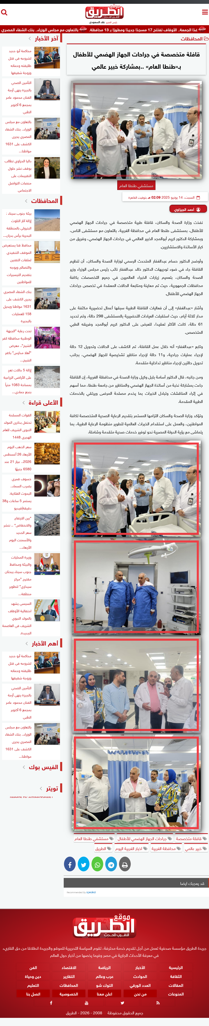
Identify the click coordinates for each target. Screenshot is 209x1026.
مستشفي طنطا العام (92, 838)
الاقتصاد (69, 966)
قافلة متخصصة (189, 838)
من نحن (140, 993)
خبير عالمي (194, 848)
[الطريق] (104, 17)
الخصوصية (69, 993)
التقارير (69, 975)
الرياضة (104, 966)
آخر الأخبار (46, 37)
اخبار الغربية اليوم (129, 848)
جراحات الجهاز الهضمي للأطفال (143, 838)
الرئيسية (176, 966)
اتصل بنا (33, 993)
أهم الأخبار (45, 642)
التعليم (33, 984)
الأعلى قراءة (43, 401)
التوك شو (104, 984)
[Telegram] (111, 864)
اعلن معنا (104, 993)
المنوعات (176, 993)
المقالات (176, 984)
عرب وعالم (104, 975)
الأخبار (140, 966)
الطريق (101, 848)
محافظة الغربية (164, 848)
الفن (33, 966)
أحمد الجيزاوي (184, 209)
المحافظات (192, 38)
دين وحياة (33, 975)
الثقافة (176, 975)
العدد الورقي (140, 984)
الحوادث (140, 975)
